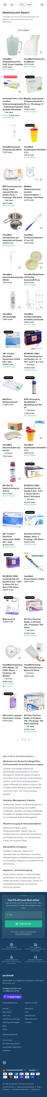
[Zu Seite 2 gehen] (29, 739)
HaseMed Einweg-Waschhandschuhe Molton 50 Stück (33, 667)
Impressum (29, 1008)
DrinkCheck (7, 1040)
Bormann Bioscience (11, 1043)
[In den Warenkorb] (19, 52)
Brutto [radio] (29, 5)
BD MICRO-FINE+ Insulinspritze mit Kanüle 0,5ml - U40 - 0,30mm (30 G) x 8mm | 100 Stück (33, 491)
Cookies (28, 1022)
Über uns (6, 1015)
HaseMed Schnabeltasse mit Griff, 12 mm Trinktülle (13, 62)
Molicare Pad (9, 619)
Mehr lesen (7, 22)
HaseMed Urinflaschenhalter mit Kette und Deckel (33, 317)
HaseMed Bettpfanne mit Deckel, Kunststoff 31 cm (34, 277)
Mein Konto (7, 1012)
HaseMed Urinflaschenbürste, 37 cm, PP (33, 237)
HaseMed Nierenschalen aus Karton (11, 447)
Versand (6, 1089)
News (5, 1029)
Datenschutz (30, 1015)
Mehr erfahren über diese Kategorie (18, 756)
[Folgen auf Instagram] (4, 1062)
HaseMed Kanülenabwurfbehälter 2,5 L (35, 447)
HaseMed (6, 1050)
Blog (4, 1026)
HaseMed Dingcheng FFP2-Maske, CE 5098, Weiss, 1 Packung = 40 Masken (12, 670)
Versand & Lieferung (11, 1019)
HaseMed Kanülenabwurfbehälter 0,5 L (35, 149)
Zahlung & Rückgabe (11, 1022)
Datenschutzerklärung (23, 934)
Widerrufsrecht (31, 1019)
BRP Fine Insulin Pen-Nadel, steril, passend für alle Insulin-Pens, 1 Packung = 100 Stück (12, 192)
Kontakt (6, 1008)
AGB (26, 1012)
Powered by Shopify (26, 1084)
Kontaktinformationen (20, 1089)
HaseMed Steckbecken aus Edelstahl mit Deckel (12, 237)
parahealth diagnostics (12, 1047)
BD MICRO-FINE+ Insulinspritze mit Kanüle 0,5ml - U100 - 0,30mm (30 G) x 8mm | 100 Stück (13, 581)
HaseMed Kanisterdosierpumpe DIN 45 (13, 277)
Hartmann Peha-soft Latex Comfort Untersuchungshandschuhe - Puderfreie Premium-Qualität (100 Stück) (16, 104)
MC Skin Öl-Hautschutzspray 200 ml (11, 488)
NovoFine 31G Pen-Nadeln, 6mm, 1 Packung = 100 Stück (33, 536)
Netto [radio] (22, 5)
